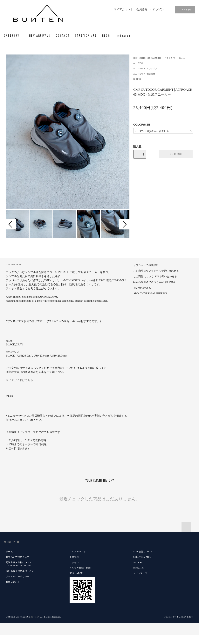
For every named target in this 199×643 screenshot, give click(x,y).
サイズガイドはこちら (19, 380)
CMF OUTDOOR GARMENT (147, 58)
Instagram (123, 35)
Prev (11, 224)
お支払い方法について (17, 557)
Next (124, 224)
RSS (72, 573)
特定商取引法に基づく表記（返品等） (154, 282)
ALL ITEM (138, 63)
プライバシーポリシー (17, 576)
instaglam (138, 568)
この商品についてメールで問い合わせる (156, 271)
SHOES (137, 79)
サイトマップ (140, 573)
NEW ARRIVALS (40, 35)
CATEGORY (12, 35)
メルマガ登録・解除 (80, 568)
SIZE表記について (143, 551)
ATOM (79, 573)
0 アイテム (187, 9)
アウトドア (152, 68)
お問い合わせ (13, 582)
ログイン (158, 9)
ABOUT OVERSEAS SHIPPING (150, 293)
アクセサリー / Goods (174, 58)
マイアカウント (123, 9)
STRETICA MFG (86, 35)
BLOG (106, 35)
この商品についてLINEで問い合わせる (155, 276)
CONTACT (63, 35)
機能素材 (151, 74)
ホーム (9, 551)
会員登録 (141, 9)
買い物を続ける (142, 287)
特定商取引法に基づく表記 (20, 571)
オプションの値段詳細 (146, 265)
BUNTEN (35, 617)
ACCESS (138, 562)
